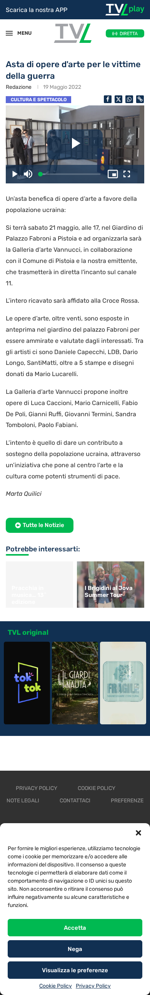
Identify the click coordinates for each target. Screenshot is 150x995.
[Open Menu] (9, 33)
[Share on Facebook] (108, 99)
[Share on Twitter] (118, 99)
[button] (138, 833)
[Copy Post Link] (140, 99)
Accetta (75, 927)
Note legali (23, 800)
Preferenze (127, 800)
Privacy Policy (93, 986)
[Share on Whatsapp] (129, 99)
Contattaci (75, 800)
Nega (75, 949)
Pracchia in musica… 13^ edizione (29, 595)
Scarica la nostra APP (36, 10)
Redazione (19, 87)
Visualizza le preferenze (75, 970)
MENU (20, 33)
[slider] (70, 174)
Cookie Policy (55, 986)
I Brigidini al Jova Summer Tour (109, 591)
